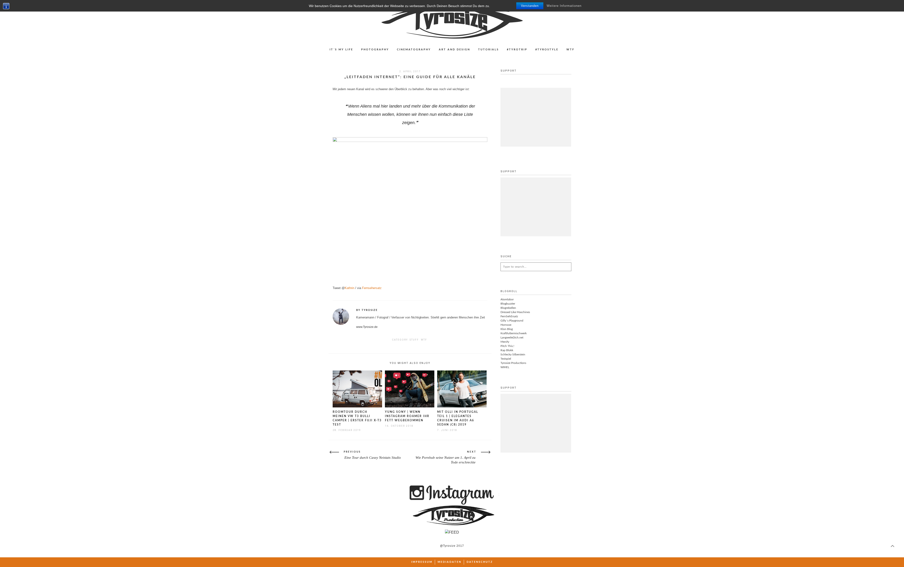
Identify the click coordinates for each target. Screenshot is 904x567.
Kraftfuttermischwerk (513, 333)
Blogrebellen (508, 307)
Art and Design (454, 49)
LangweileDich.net (511, 337)
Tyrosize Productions (513, 363)
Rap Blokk (506, 350)
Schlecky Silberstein (512, 354)
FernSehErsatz (509, 316)
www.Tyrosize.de (367, 327)
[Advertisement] (535, 117)
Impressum (421, 562)
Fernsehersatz (372, 288)
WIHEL (504, 367)
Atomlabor (507, 299)
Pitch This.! (507, 346)
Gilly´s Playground (511, 320)
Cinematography (414, 49)
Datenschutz (480, 562)
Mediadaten (449, 562)
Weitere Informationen (564, 6)
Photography (375, 49)
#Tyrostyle (546, 49)
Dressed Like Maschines (515, 312)
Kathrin (349, 288)
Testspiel (505, 358)
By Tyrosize (367, 310)
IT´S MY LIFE (341, 49)
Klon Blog (506, 329)
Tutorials (488, 49)
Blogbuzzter (507, 303)
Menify (504, 341)
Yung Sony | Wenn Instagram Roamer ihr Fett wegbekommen (407, 416)
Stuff (414, 339)
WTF (570, 49)
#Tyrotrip (517, 49)
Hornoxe (505, 324)
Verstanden (530, 6)
